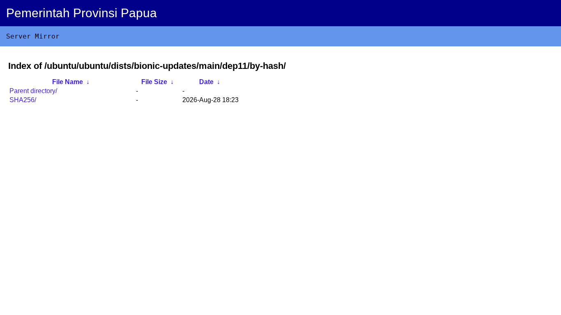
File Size (154, 81)
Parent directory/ (33, 90)
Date (206, 81)
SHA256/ (22, 99)
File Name (67, 81)
